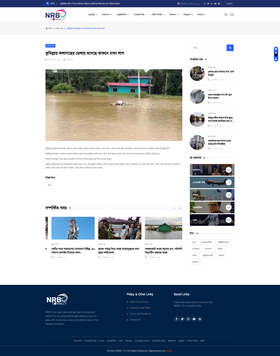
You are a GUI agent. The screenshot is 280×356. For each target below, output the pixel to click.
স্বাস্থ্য (194, 242)
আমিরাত (195, 262)
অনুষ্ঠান (181, 340)
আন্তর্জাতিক (122, 14)
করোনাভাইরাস (206, 242)
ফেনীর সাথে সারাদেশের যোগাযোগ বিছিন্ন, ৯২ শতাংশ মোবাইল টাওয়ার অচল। (67, 250)
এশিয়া (194, 255)
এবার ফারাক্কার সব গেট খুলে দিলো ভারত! (220, 96)
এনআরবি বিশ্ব (139, 14)
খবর (49, 185)
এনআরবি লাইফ (158, 340)
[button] (174, 208)
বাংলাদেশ (106, 14)
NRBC (169, 350)
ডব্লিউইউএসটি (223, 242)
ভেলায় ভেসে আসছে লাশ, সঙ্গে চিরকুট (221, 73)
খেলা (121, 340)
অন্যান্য (200, 14)
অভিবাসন (172, 340)
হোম (50, 28)
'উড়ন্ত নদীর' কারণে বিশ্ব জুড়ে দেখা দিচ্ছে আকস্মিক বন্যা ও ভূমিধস (220, 119)
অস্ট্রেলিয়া (195, 249)
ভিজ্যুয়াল (187, 14)
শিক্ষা (202, 340)
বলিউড (220, 249)
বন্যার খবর (49, 244)
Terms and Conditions (140, 314)
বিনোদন (173, 14)
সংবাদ (101, 340)
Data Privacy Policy (139, 302)
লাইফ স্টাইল (157, 14)
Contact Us (135, 320)
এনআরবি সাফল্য (142, 340)
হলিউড (221, 255)
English (229, 3)
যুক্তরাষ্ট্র (92, 14)
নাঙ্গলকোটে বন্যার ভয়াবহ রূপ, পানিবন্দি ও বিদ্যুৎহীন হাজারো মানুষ (159, 250)
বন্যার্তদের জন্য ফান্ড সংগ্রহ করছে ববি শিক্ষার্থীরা (219, 142)
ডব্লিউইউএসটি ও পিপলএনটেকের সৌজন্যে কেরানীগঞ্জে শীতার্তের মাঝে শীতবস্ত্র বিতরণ (90, 3)
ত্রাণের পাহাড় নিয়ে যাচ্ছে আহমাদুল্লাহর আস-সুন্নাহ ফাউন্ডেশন (113, 250)
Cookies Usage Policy (140, 308)
